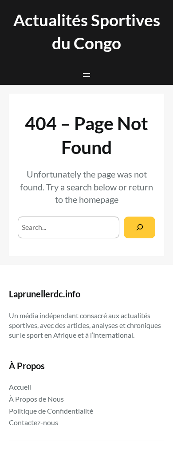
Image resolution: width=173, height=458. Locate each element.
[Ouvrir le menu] (86, 75)
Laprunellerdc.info (44, 293)
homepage (98, 199)
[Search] (139, 227)
